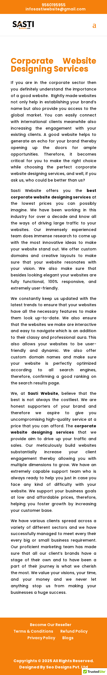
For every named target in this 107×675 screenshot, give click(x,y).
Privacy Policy (41, 638)
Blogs (68, 638)
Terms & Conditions (33, 631)
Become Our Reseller (50, 624)
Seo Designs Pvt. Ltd (67, 667)
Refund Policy (74, 631)
